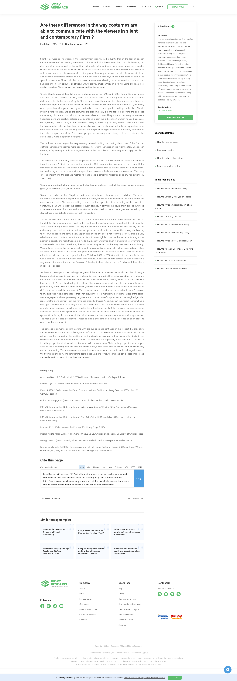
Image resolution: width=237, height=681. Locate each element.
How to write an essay (167, 141)
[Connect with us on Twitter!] (55, 606)
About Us (107, 6)
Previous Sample (52, 498)
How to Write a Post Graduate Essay (174, 240)
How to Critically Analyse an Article (174, 196)
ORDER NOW (177, 7)
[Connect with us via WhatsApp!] (160, 594)
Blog (120, 588)
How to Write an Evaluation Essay (173, 224)
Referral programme (88, 609)
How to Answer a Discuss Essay (172, 268)
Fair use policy (85, 599)
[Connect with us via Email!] (172, 594)
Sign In (160, 6)
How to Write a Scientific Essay (172, 188)
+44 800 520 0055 (166, 588)
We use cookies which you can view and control (144, 677)
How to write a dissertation (170, 158)
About (82, 588)
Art (159, 110)
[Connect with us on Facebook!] (42, 606)
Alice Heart (164, 26)
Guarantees (131, 6)
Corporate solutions (87, 614)
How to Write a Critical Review (171, 260)
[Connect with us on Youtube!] (61, 606)
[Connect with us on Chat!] (179, 594)
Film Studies (167, 110)
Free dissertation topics (168, 166)
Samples (122, 625)
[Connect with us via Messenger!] (166, 594)
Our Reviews (145, 6)
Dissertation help (126, 620)
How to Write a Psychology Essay (173, 232)
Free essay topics (165, 150)
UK (193, 6)
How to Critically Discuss (169, 216)
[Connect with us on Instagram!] (49, 606)
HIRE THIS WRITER (175, 117)
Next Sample (133, 498)
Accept (174, 678)
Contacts (83, 620)
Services (95, 6)
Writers (118, 6)
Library (121, 593)
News (81, 593)
